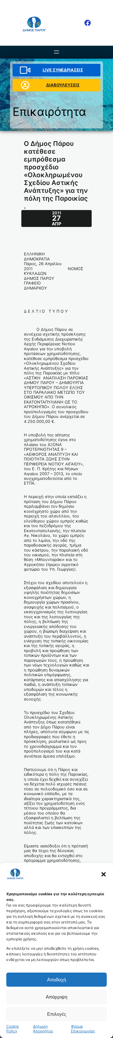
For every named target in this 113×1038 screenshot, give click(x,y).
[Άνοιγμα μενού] (56, 52)
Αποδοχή (56, 979)
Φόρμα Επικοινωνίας (83, 1028)
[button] (103, 874)
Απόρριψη (56, 996)
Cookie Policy (12, 1028)
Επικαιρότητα (49, 112)
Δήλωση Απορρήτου (43, 1028)
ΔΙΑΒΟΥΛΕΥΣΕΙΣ (63, 85)
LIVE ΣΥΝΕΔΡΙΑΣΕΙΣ (63, 70)
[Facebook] (87, 23)
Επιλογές (56, 1014)
